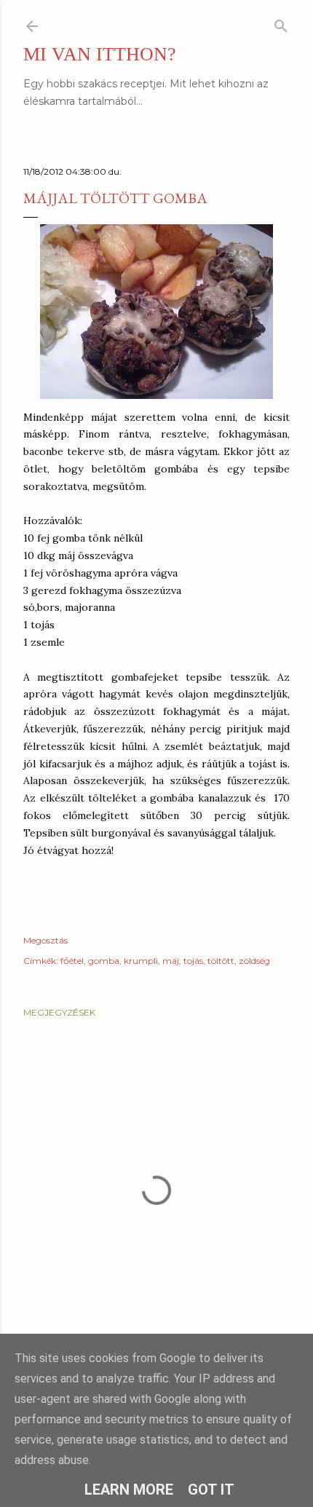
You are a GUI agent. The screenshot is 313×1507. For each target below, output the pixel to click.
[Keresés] (281, 23)
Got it (211, 1489)
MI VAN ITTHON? (99, 54)
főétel (72, 960)
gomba (103, 960)
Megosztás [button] (45, 940)
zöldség (254, 960)
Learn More (128, 1489)
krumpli (141, 960)
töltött (220, 960)
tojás (193, 960)
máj (170, 960)
